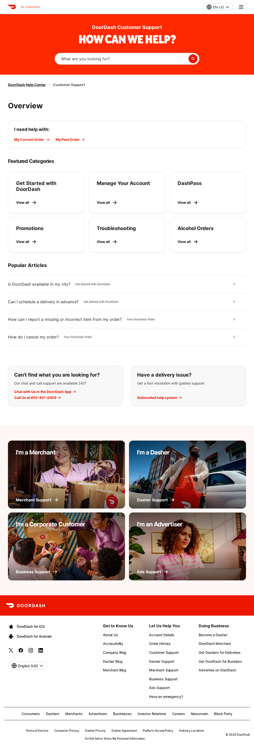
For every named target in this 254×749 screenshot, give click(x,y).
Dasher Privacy (95, 730)
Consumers (31, 714)
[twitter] (11, 652)
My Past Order (68, 139)
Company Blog (114, 652)
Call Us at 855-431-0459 (35, 398)
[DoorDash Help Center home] (12, 7)
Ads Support (159, 688)
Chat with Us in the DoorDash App (42, 392)
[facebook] (21, 652)
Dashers (52, 714)
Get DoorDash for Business (220, 661)
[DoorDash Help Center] (25, 605)
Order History (160, 643)
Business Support (163, 679)
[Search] (193, 58)
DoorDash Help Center (27, 85)
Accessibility (113, 643)
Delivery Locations (191, 730)
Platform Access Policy (158, 730)
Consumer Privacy (66, 730)
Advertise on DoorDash (217, 670)
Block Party (223, 714)
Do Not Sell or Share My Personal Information (115, 738)
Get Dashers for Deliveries (219, 652)
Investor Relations (152, 714)
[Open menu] (241, 7)
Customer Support (164, 652)
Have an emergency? (166, 696)
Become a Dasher (213, 635)
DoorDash (243, 734)
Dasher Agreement (124, 730)
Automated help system (157, 398)
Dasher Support (161, 661)
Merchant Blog (114, 670)
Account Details (161, 635)
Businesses (122, 714)
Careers (178, 714)
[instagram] (31, 652)
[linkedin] (41, 652)
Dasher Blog (112, 661)
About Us (110, 635)
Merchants (74, 714)
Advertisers (98, 714)
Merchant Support (163, 670)
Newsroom (199, 714)
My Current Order (29, 139)
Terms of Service (37, 730)
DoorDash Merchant (215, 643)
